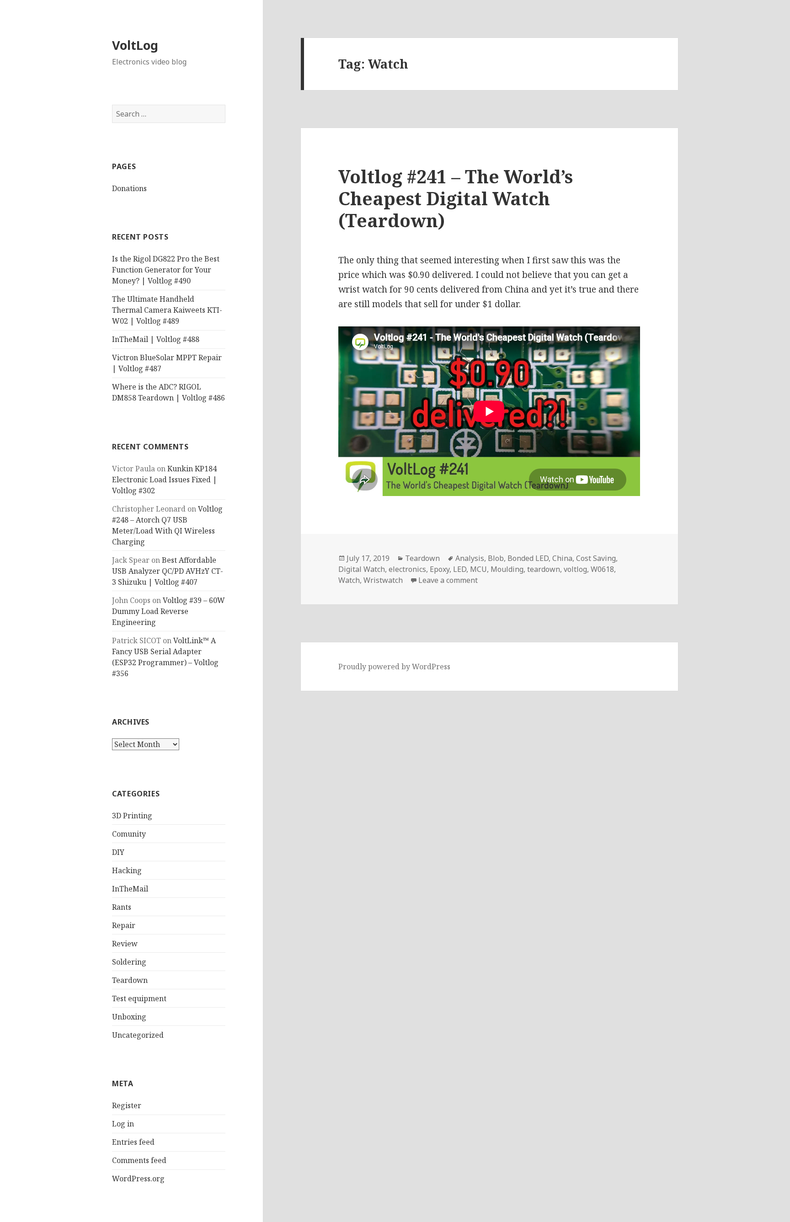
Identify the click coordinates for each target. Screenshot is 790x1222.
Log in (123, 1124)
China (562, 558)
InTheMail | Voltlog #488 (155, 339)
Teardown (130, 980)
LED (459, 569)
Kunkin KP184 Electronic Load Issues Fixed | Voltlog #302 (164, 480)
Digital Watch (361, 569)
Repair (123, 925)
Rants (121, 907)
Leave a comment (448, 580)
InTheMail (130, 889)
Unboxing (129, 1017)
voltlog (575, 569)
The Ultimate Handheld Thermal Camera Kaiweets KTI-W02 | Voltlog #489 (167, 310)
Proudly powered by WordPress (394, 667)
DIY (118, 852)
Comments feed (139, 1160)
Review (125, 944)
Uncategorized (138, 1035)
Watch (349, 580)
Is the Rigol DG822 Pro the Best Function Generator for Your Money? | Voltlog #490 (165, 270)
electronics (407, 569)
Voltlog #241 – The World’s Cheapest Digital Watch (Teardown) (455, 198)
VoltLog (135, 45)
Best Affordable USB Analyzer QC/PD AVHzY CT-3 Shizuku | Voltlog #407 (167, 571)
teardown (543, 569)
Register (126, 1105)
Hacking (127, 870)
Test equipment (139, 998)
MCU (478, 569)
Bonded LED (528, 558)
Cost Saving (596, 558)
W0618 (602, 569)
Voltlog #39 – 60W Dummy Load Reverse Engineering (168, 611)
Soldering (129, 962)
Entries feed (133, 1142)
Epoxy (439, 569)
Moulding (507, 569)
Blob (496, 558)
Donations (129, 188)
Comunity (129, 834)
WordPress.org (138, 1179)
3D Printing (132, 816)
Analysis (469, 558)
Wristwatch (383, 580)
